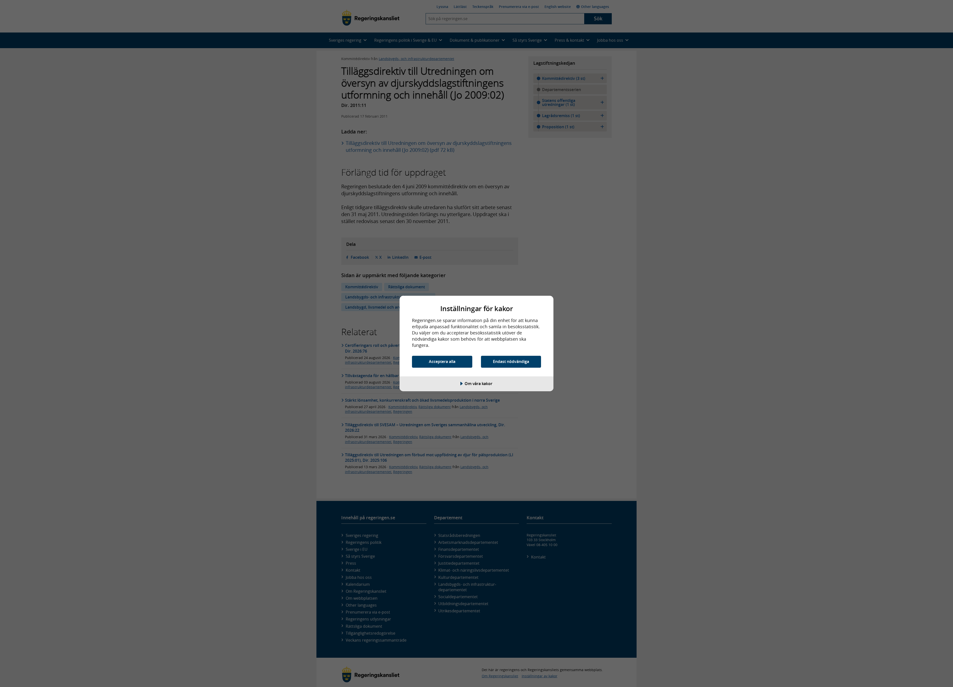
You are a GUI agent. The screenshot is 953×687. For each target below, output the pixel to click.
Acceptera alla (442, 361)
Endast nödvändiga (511, 361)
